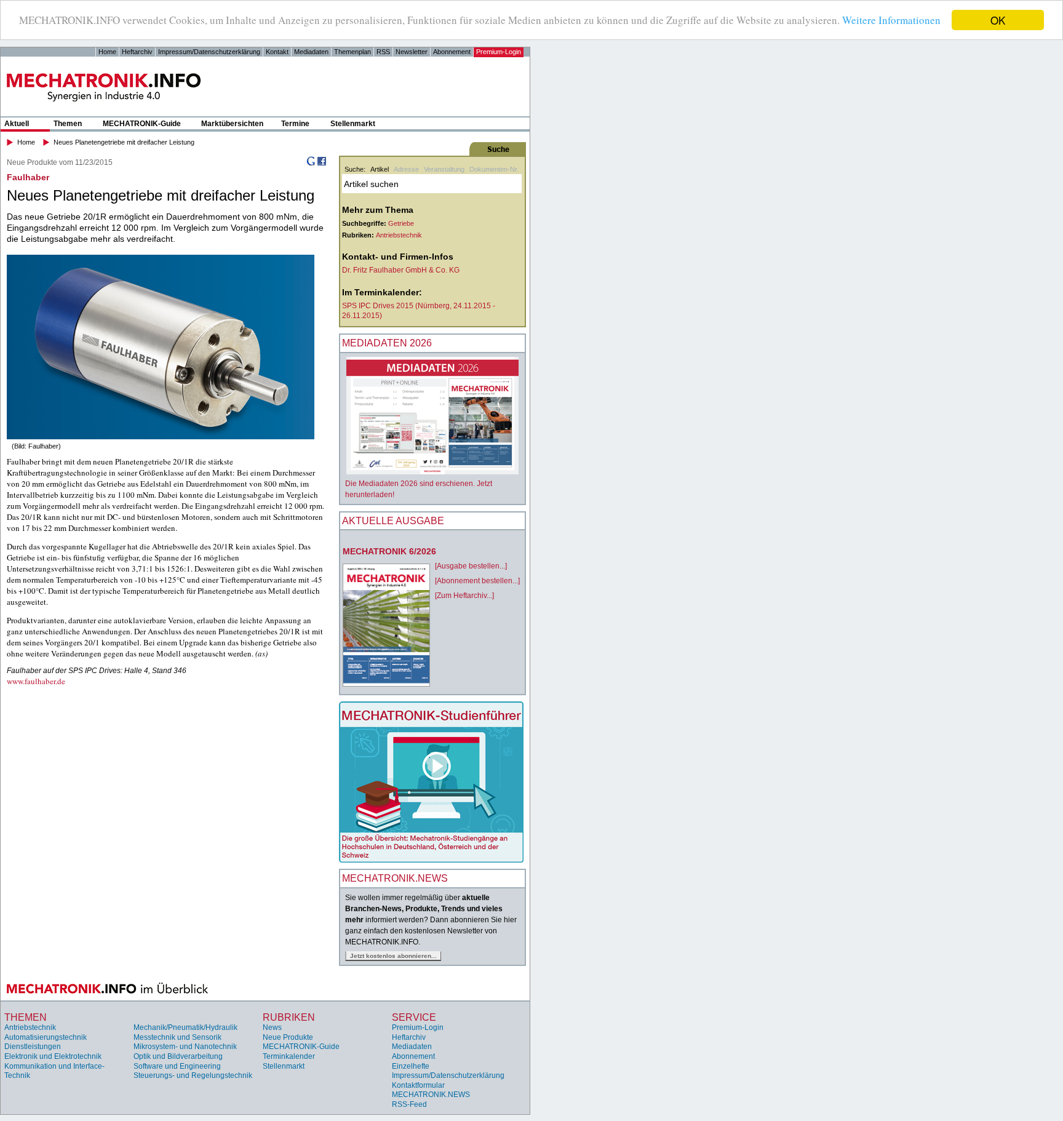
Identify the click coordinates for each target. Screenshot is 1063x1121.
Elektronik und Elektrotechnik (53, 1056)
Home (107, 51)
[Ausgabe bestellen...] (471, 566)
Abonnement (452, 51)
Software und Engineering (177, 1066)
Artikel (379, 169)
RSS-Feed (409, 1104)
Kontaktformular (418, 1085)
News (272, 1027)
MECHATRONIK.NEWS (431, 1094)
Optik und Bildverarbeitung (178, 1056)
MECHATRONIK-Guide (142, 123)
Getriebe (401, 223)
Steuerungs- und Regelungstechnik (192, 1075)
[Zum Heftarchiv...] (464, 595)
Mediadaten (311, 51)
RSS (383, 51)
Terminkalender (289, 1056)
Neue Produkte (288, 1037)
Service (414, 1017)
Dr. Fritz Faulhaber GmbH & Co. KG (401, 270)
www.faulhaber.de (36, 681)
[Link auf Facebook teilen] (322, 163)
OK (997, 20)
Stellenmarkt (352, 123)
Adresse (406, 169)
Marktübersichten (232, 123)
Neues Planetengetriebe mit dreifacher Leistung (124, 142)
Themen (68, 123)
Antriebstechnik (399, 235)
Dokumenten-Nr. (494, 169)
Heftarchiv (137, 51)
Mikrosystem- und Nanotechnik (185, 1046)
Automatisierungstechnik (45, 1037)
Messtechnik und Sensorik (177, 1037)
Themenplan (352, 51)
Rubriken (289, 1017)
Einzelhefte (410, 1066)
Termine (295, 123)
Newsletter (412, 51)
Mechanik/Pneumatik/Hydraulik (185, 1027)
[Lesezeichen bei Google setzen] (310, 163)
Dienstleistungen (32, 1046)
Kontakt (277, 51)
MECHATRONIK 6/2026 (389, 551)
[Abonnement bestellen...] (477, 580)
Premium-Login (498, 51)
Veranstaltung (444, 169)
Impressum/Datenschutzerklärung (209, 51)
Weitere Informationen (891, 21)
